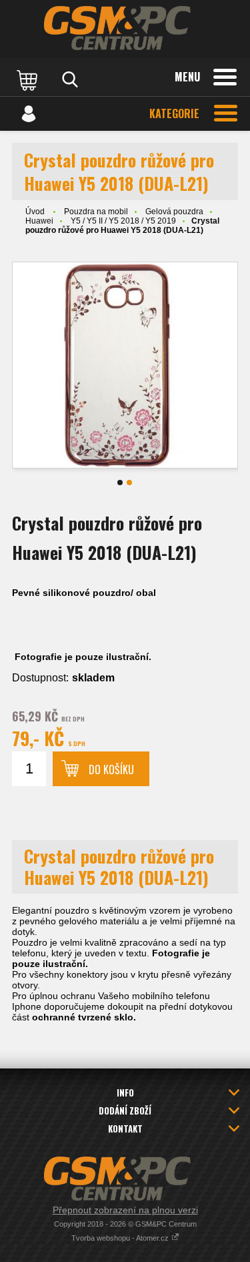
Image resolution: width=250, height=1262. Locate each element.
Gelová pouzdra (174, 211)
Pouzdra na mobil (96, 211)
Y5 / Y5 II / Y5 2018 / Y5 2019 (123, 221)
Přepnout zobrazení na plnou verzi (125, 1210)
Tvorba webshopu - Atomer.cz (121, 1238)
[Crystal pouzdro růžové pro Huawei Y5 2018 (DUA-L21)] (125, 365)
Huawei (39, 221)
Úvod (35, 211)
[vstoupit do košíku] (28, 79)
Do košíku (111, 769)
